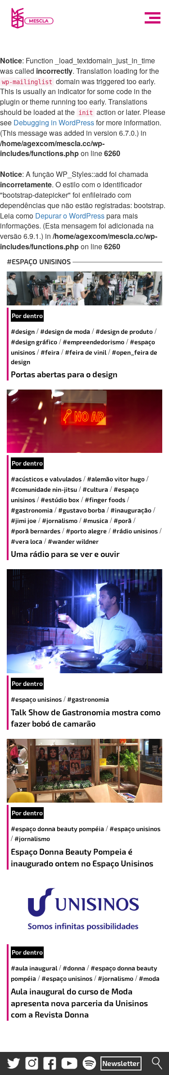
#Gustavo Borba (81, 510)
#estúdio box (60, 500)
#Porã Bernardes (35, 531)
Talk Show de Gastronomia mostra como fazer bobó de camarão (85, 718)
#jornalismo (60, 520)
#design (23, 331)
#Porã (123, 520)
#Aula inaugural (34, 968)
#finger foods (105, 500)
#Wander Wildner (73, 541)
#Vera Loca (26, 541)
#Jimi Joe (24, 520)
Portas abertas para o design (64, 374)
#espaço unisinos (36, 699)
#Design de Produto (124, 331)
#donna (74, 968)
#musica (95, 520)
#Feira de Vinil (85, 352)
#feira (50, 352)
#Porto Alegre (86, 531)
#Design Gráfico (34, 342)
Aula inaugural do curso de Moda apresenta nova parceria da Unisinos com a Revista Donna (79, 1002)
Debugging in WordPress (54, 122)
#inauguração (130, 510)
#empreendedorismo (93, 342)
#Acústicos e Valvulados (46, 479)
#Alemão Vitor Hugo (116, 479)
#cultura (95, 489)
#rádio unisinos (135, 531)
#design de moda (65, 331)
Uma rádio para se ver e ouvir (65, 554)
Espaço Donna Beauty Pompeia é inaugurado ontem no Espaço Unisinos (82, 857)
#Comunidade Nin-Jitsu (44, 489)
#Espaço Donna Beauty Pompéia (57, 828)
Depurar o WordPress (70, 215)
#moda (149, 978)
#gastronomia (32, 510)
